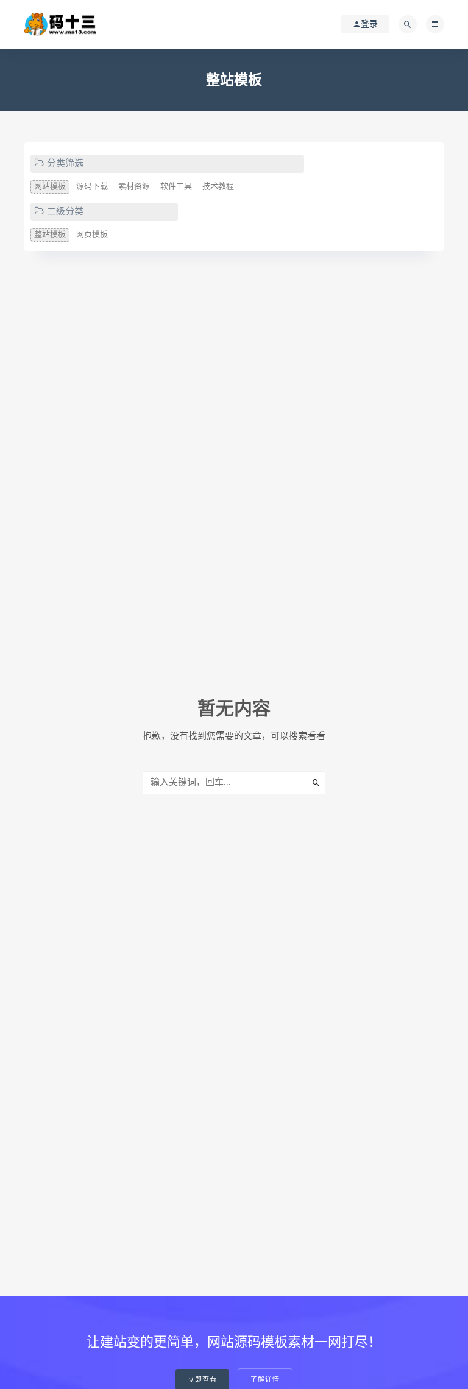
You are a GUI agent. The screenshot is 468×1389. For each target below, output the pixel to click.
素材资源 (134, 187)
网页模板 (92, 235)
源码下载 (92, 187)
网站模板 (50, 187)
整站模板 (50, 235)
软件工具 (176, 187)
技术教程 (218, 187)
